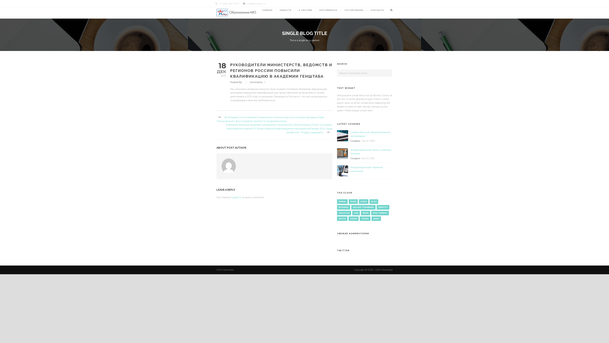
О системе (305, 10)
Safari (353, 219)
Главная (267, 10)
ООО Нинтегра (225, 269)
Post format (380, 213)
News (366, 213)
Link (356, 213)
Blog (374, 201)
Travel (365, 219)
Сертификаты (328, 10)
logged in (236, 197)
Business (344, 207)
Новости (285, 10)
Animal (342, 201)
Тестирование (353, 10)
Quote (342, 219)
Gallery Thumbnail (363, 207)
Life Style (344, 213)
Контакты (377, 10)
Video (376, 219)
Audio (363, 201)
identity (383, 207)
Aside (353, 201)
